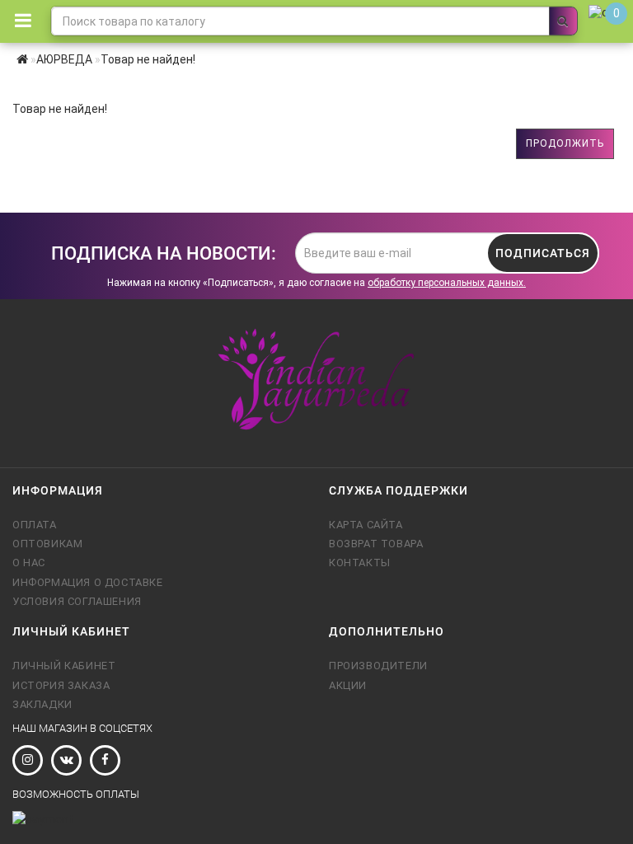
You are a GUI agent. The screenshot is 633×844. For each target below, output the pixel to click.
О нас (28, 562)
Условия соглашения (77, 601)
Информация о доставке (87, 582)
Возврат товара (376, 543)
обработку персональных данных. (447, 282)
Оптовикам (47, 543)
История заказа (61, 685)
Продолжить (565, 143)
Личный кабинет (63, 665)
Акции (348, 685)
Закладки (42, 704)
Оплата (34, 524)
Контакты (360, 562)
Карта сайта (366, 524)
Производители (378, 665)
